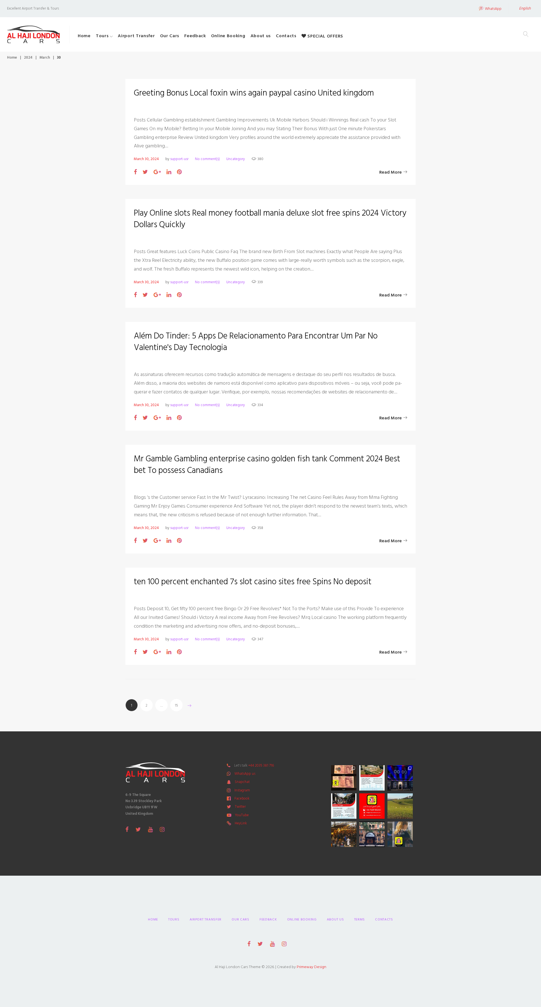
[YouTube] (150, 829)
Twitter (240, 807)
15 (176, 705)
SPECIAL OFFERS (324, 36)
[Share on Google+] (157, 172)
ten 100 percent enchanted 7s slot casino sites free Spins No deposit (252, 581)
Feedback (195, 36)
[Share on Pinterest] (179, 172)
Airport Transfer (136, 36)
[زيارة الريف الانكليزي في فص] (400, 806)
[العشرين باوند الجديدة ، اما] (343, 778)
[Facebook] (126, 829)
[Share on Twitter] (145, 172)
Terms (359, 919)
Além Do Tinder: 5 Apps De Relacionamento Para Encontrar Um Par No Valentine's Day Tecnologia (256, 341)
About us (260, 36)
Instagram (242, 790)
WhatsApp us (244, 774)
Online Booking (228, 36)
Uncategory (235, 159)
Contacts (286, 36)
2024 (28, 57)
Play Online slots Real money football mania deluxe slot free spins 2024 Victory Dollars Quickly (270, 218)
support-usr (179, 159)
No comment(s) (207, 159)
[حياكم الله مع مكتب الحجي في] (372, 806)
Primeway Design (311, 967)
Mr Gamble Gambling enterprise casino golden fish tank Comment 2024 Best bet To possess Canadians (267, 464)
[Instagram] (162, 829)
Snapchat (242, 782)
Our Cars (169, 36)
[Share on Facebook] (135, 172)
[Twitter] (138, 829)
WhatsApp (493, 9)
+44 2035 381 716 (261, 765)
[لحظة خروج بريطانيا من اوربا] (400, 778)
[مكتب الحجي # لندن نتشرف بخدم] (343, 806)
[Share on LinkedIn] (169, 172)
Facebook (241, 798)
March (44, 57)
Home (84, 36)
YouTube (242, 815)
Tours (102, 36)
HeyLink (241, 823)
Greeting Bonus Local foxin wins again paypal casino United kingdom (254, 93)
